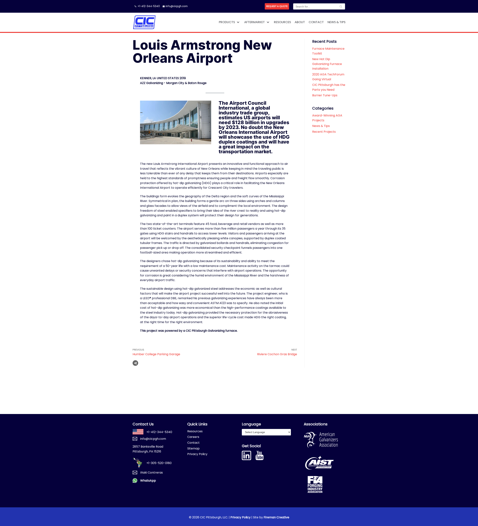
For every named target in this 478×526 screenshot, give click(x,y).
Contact (316, 22)
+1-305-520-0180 (159, 463)
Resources (282, 22)
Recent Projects (324, 132)
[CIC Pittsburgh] (144, 22)
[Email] (158, 363)
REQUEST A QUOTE (277, 6)
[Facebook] (143, 363)
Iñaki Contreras (151, 472)
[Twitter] (150, 363)
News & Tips (336, 22)
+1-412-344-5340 (149, 6)
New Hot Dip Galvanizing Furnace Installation (327, 64)
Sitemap (193, 448)
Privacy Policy (197, 454)
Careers (193, 437)
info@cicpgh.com (177, 6)
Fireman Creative (276, 517)
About (300, 22)
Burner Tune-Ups (324, 95)
